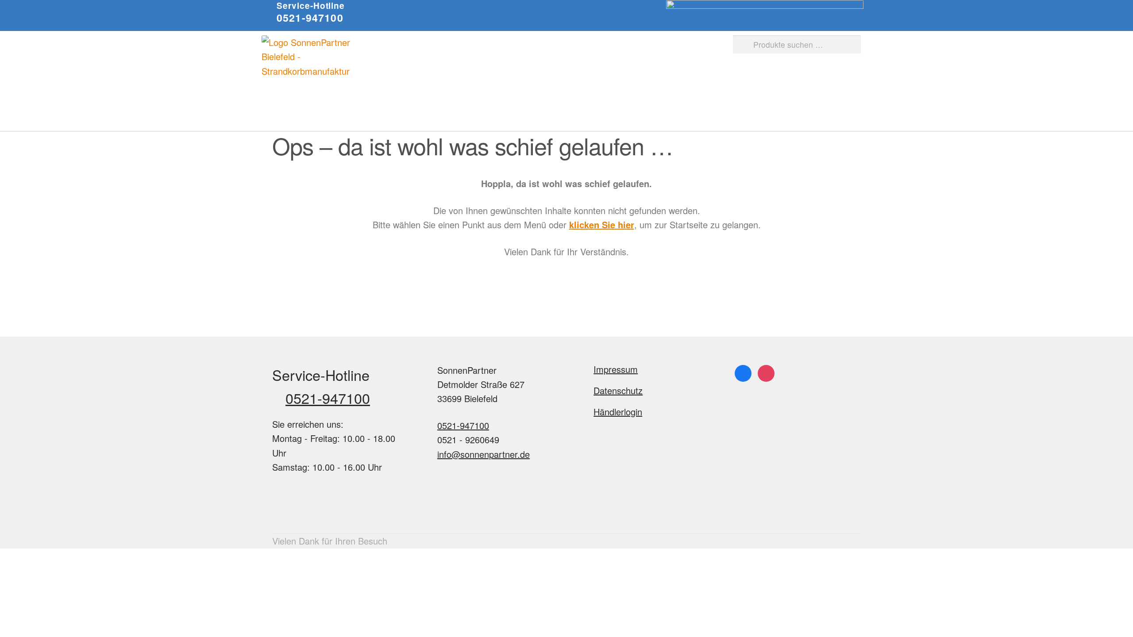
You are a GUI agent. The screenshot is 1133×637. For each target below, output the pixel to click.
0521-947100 (310, 17)
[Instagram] (766, 371)
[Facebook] (743, 371)
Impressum (615, 369)
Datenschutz (618, 390)
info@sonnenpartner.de (483, 454)
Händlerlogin (617, 411)
